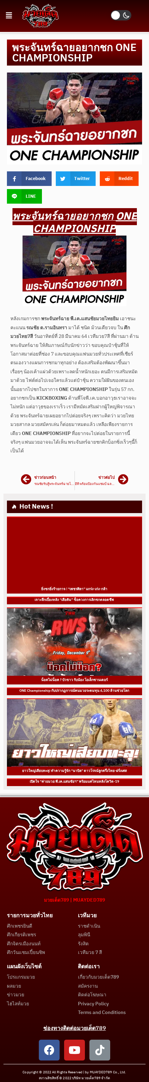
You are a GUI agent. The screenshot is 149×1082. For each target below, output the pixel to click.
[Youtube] (74, 1050)
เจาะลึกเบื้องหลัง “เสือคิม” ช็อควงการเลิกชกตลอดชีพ (75, 600)
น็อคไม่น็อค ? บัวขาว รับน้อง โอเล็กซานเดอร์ (74, 680)
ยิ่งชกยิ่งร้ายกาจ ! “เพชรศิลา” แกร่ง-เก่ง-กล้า (74, 589)
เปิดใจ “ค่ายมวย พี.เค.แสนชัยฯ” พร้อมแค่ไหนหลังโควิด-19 (74, 781)
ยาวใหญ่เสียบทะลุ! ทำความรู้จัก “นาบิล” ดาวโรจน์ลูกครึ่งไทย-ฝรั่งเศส (74, 771)
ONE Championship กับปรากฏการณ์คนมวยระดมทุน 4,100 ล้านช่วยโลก (74, 690)
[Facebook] (49, 1050)
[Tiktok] (99, 1050)
